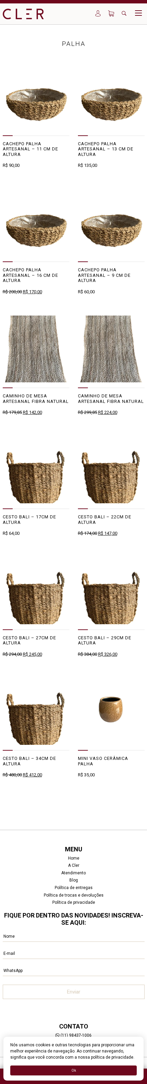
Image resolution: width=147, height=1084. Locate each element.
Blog (73, 880)
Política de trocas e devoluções (74, 895)
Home (73, 858)
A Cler (73, 865)
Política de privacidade (73, 902)
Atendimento (73, 873)
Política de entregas (74, 887)
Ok (73, 1070)
